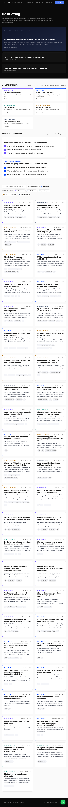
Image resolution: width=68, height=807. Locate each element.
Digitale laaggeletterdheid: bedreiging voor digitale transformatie (14, 749)
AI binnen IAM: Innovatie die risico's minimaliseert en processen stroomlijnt (48, 723)
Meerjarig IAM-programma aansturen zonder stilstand (14, 258)
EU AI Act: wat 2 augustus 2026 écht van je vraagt (49, 231)
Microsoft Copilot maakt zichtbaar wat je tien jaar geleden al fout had (17, 518)
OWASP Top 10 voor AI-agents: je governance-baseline (17, 206)
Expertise (30, 2)
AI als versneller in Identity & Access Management (15, 698)
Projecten (39, 2)
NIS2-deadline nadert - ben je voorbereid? (48, 698)
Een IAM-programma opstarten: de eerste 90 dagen (50, 334)
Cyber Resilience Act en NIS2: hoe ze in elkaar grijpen (17, 334)
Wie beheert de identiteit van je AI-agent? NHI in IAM (50, 389)
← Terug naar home (50, 802)
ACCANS (7, 2)
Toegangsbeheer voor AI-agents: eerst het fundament (17, 285)
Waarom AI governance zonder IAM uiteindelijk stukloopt (25, 153)
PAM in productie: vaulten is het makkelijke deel (49, 258)
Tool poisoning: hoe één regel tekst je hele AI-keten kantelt (15, 594)
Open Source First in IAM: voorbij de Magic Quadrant (49, 464)
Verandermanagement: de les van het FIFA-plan (17, 231)
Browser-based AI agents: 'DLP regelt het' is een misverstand (49, 518)
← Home (15, 2)
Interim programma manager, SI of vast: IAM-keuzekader (17, 361)
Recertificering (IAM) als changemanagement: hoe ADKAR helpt (27, 174)
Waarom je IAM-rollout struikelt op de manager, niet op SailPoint (27, 171)
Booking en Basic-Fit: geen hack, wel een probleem (49, 671)
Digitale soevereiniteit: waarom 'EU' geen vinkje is (16, 389)
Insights (49, 2)
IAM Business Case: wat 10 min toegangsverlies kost (16, 438)
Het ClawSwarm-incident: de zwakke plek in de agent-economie (17, 620)
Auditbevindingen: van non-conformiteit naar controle (48, 361)
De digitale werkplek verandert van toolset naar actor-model (17, 543)
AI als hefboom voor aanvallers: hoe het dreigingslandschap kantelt (49, 595)
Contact (59, 2)
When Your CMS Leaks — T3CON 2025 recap (16, 722)
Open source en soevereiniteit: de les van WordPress (50, 310)
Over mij (20, 2)
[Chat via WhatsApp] (63, 802)
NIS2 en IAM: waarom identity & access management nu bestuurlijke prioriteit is (16, 672)
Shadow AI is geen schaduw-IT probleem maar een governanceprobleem (30, 146)
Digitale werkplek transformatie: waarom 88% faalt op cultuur (49, 413)
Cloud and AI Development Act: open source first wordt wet (49, 206)
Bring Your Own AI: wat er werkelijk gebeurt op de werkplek (17, 413)
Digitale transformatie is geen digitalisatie (15, 775)
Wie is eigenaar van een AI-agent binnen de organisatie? (25, 149)
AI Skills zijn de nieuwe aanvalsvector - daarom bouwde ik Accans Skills (50, 568)
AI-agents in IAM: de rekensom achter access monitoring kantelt (50, 645)
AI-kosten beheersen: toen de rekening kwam (15, 310)
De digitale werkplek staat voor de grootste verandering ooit (50, 749)
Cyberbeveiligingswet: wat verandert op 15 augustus (47, 285)
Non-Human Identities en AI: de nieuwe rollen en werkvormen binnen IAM (16, 646)
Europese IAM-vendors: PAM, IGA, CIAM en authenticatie (50, 620)
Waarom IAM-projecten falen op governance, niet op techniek (26, 167)
